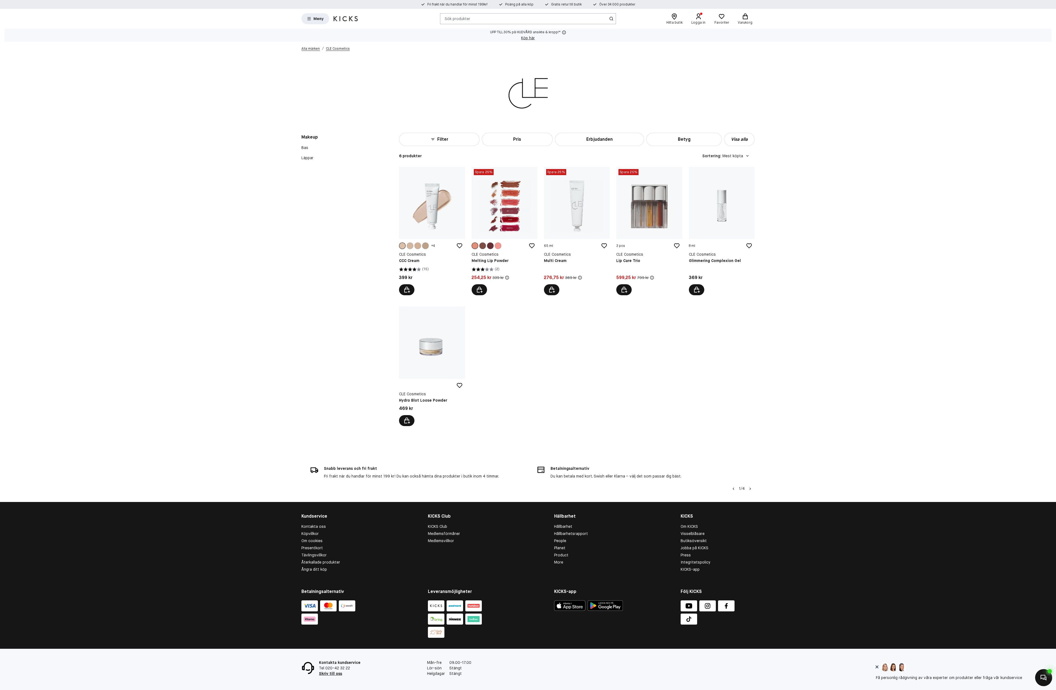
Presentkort (312, 547)
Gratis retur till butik (566, 4)
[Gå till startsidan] (346, 18)
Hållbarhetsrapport (571, 533)
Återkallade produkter (320, 562)
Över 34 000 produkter (617, 4)
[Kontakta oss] (1043, 677)
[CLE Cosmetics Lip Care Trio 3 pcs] (649, 231)
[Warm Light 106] (410, 245)
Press (686, 555)
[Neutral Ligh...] (402, 245)
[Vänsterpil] (733, 488)
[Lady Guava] (498, 245)
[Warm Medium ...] (425, 245)
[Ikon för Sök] (611, 18)
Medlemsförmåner (444, 533)
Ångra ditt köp (314, 569)
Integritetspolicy (695, 562)
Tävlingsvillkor (314, 555)
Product (561, 555)
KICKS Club (437, 526)
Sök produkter (457, 18)
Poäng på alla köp (519, 4)
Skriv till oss (330, 673)
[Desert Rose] (490, 245)
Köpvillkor (310, 533)
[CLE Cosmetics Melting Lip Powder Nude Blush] (504, 231)
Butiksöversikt (694, 540)
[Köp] (551, 289)
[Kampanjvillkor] (507, 277)
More (558, 562)
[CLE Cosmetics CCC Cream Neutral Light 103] (432, 231)
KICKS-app (690, 569)
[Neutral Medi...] (417, 245)
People (560, 540)
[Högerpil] (750, 488)
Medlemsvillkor (441, 540)
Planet (559, 547)
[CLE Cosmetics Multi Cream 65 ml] (577, 231)
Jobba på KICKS (694, 547)
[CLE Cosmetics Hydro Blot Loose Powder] (432, 366)
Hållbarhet (563, 526)
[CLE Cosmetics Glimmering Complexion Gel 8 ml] (722, 231)
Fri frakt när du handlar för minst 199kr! (457, 4)
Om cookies (312, 540)
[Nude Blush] (475, 245)
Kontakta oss (313, 526)
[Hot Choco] (482, 245)
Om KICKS (689, 526)
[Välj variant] (406, 289)
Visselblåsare (693, 533)
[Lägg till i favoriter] (459, 245)
